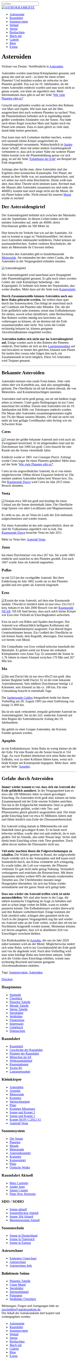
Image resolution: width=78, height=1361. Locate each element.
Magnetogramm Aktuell (25, 1220)
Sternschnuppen (20, 1101)
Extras (14, 46)
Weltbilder (16, 1016)
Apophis (24, 766)
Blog (13, 43)
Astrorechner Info (21, 1265)
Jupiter (68, 144)
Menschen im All (20, 1057)
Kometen (15, 1098)
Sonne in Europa (20, 1242)
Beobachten (17, 32)
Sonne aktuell (18, 1209)
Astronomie (17, 14)
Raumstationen (19, 1064)
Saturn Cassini (19, 1190)
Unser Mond (18, 1284)
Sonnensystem (19, 21)
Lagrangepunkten (59, 346)
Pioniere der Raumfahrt (24, 1053)
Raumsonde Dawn (19, 482)
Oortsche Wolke (20, 1167)
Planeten (15, 1142)
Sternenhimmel (19, 1292)
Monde (14, 1146)
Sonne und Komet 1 (22, 1116)
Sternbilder (16, 1013)
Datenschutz (17, 1031)
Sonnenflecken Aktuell (24, 1213)
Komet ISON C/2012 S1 (25, 1119)
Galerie (14, 39)
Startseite (15, 995)
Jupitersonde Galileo (20, 697)
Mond (67, 194)
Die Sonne (16, 1138)
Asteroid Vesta (36, 539)
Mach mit (16, 36)
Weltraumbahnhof (21, 1060)
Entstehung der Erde (42, 159)
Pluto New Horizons (23, 1194)
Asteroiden (56, 66)
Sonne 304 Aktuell (21, 1216)
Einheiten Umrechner (23, 1258)
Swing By (16, 1068)
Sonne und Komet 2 (22, 1112)
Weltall (14, 25)
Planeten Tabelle (20, 1002)
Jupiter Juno (17, 1186)
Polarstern (16, 1295)
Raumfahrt (16, 18)
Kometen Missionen (22, 1108)
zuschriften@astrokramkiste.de (21, 1309)
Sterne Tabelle (19, 1009)
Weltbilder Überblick (23, 1299)
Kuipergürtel (67, 289)
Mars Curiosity (19, 1183)
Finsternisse (17, 1020)
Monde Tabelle (19, 1005)
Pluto (13, 1105)
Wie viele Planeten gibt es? (36, 464)
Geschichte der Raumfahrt (26, 1050)
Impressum (16, 1023)
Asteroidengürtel (20, 1153)
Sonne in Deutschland (23, 1235)
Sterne (14, 28)
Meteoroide (9, 257)
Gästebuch (16, 1027)
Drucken (7, 979)
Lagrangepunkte (20, 1071)
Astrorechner (18, 1262)
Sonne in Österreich (22, 1239)
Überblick (16, 998)
